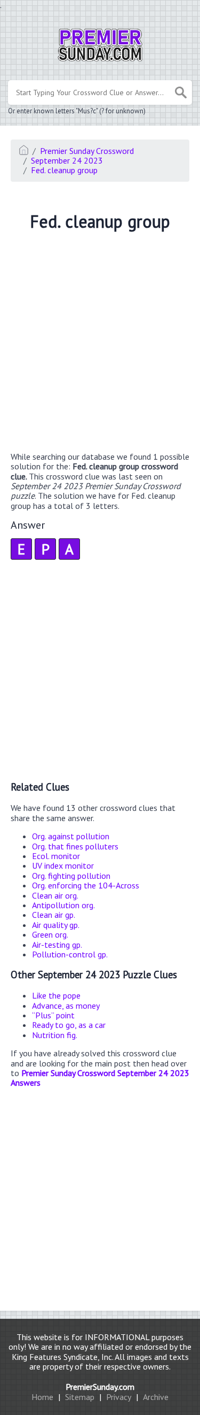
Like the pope (56, 995)
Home (42, 1396)
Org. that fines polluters (75, 846)
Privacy (118, 1396)
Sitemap (79, 1396)
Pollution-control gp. (70, 954)
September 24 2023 (67, 160)
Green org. (50, 934)
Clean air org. (55, 895)
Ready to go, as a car (69, 1024)
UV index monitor (63, 865)
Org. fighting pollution (71, 875)
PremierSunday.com (100, 1386)
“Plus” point (53, 1015)
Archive (156, 1396)
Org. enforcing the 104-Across (85, 885)
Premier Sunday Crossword (87, 150)
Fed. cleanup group (64, 170)
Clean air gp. (53, 914)
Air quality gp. (55, 924)
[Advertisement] (100, 343)
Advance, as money (66, 1005)
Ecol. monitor (56, 855)
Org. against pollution (70, 836)
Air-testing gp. (57, 944)
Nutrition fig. (54, 1035)
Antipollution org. (63, 905)
